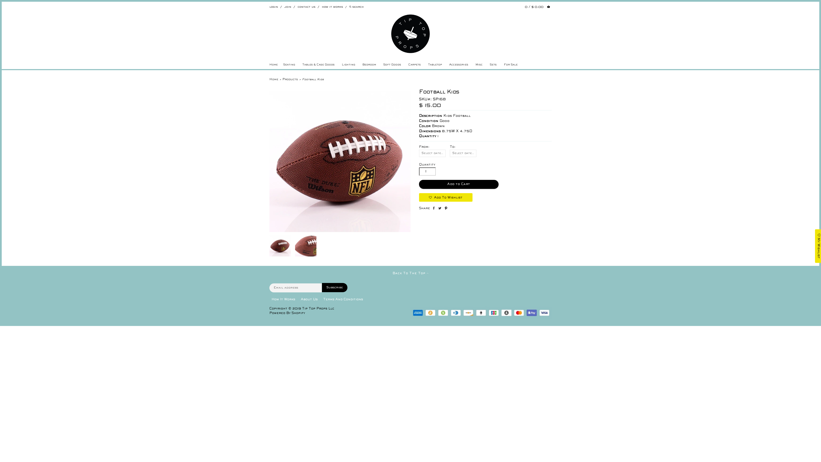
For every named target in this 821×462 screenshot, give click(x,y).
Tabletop (435, 65)
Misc (479, 65)
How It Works (283, 299)
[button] (446, 197)
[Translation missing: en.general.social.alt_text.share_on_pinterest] (446, 208)
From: (424, 146)
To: (452, 146)
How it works (332, 7)
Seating (289, 65)
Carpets (414, 65)
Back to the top (410, 273)
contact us (306, 7)
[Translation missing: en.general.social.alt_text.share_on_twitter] (440, 208)
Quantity (427, 164)
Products (290, 79)
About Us (309, 299)
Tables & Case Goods (318, 65)
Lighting (348, 65)
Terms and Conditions (343, 299)
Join (287, 7)
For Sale (511, 65)
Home (273, 65)
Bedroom (369, 65)
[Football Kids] (339, 231)
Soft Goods (392, 65)
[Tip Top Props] (410, 18)
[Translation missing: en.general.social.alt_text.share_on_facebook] (434, 208)
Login (273, 7)
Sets (493, 65)
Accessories (458, 65)
